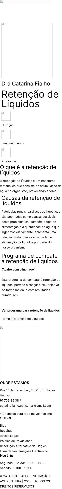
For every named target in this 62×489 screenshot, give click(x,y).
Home (6, 319)
